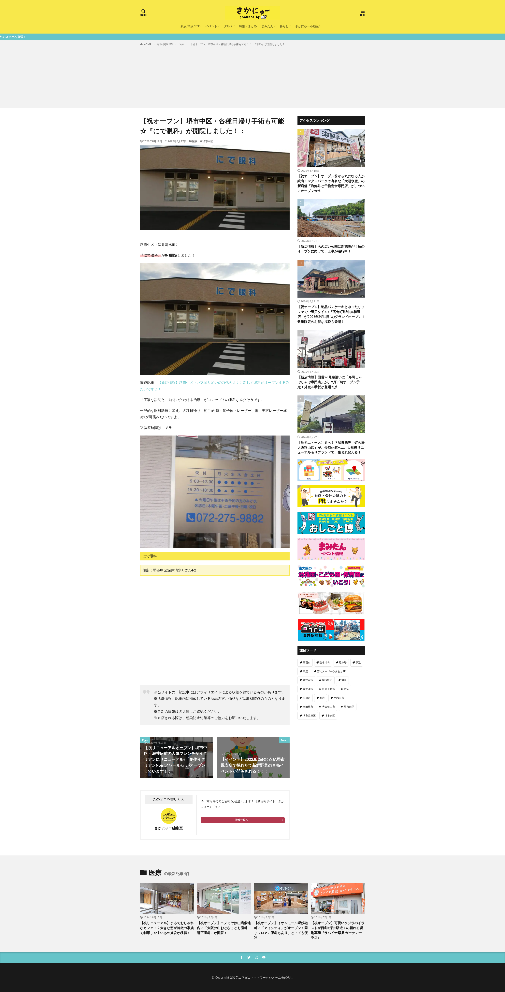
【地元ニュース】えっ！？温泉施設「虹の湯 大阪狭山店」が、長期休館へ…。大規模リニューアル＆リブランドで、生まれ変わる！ (331, 447)
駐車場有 (325, 662)
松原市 (306, 697)
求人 (346, 688)
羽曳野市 (327, 680)
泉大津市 (308, 688)
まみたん (267, 26)
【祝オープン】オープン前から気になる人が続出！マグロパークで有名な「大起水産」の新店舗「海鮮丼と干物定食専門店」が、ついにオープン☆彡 (331, 183)
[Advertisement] (252, 76)
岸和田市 (339, 697)
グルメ (228, 26)
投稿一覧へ (241, 819)
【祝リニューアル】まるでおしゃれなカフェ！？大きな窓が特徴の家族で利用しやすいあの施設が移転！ (167, 928)
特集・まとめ (248, 26)
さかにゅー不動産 (307, 26)
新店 (322, 697)
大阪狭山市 (328, 706)
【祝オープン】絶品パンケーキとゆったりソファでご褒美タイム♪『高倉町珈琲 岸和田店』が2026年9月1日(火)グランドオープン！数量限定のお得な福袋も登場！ (331, 314)
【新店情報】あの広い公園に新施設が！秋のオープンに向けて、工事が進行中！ (331, 248)
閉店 (305, 671)
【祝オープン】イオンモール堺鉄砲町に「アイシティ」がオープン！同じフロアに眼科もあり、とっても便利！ (281, 930)
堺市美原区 (309, 715)
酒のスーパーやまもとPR (331, 671)
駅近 (358, 662)
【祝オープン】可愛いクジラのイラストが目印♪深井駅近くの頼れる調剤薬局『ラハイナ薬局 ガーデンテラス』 (338, 930)
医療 (181, 44)
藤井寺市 (308, 680)
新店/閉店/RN (189, 26)
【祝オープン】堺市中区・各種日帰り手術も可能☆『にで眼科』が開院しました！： (238, 44)
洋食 (344, 680)
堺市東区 (330, 715)
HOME (147, 44)
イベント (211, 26)
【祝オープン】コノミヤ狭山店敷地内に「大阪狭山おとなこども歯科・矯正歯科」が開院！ (224, 928)
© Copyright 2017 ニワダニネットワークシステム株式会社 (252, 977)
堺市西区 (349, 706)
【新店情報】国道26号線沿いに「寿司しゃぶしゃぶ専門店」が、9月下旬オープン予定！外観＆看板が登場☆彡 (329, 382)
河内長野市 (328, 688)
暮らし (284, 26)
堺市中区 (208, 141)
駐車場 (343, 662)
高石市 (306, 662)
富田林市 (308, 706)
